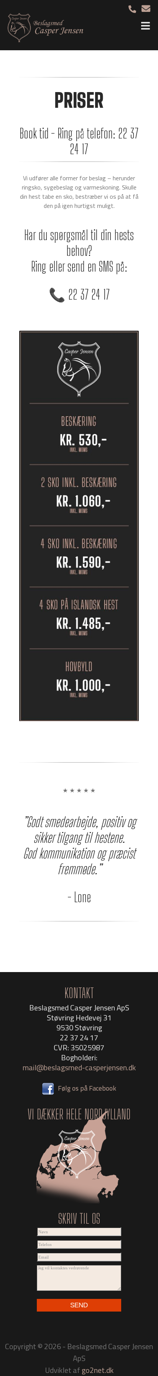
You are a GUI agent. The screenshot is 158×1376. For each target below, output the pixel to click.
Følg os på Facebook (87, 1088)
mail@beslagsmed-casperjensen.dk (79, 1067)
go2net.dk (98, 1370)
